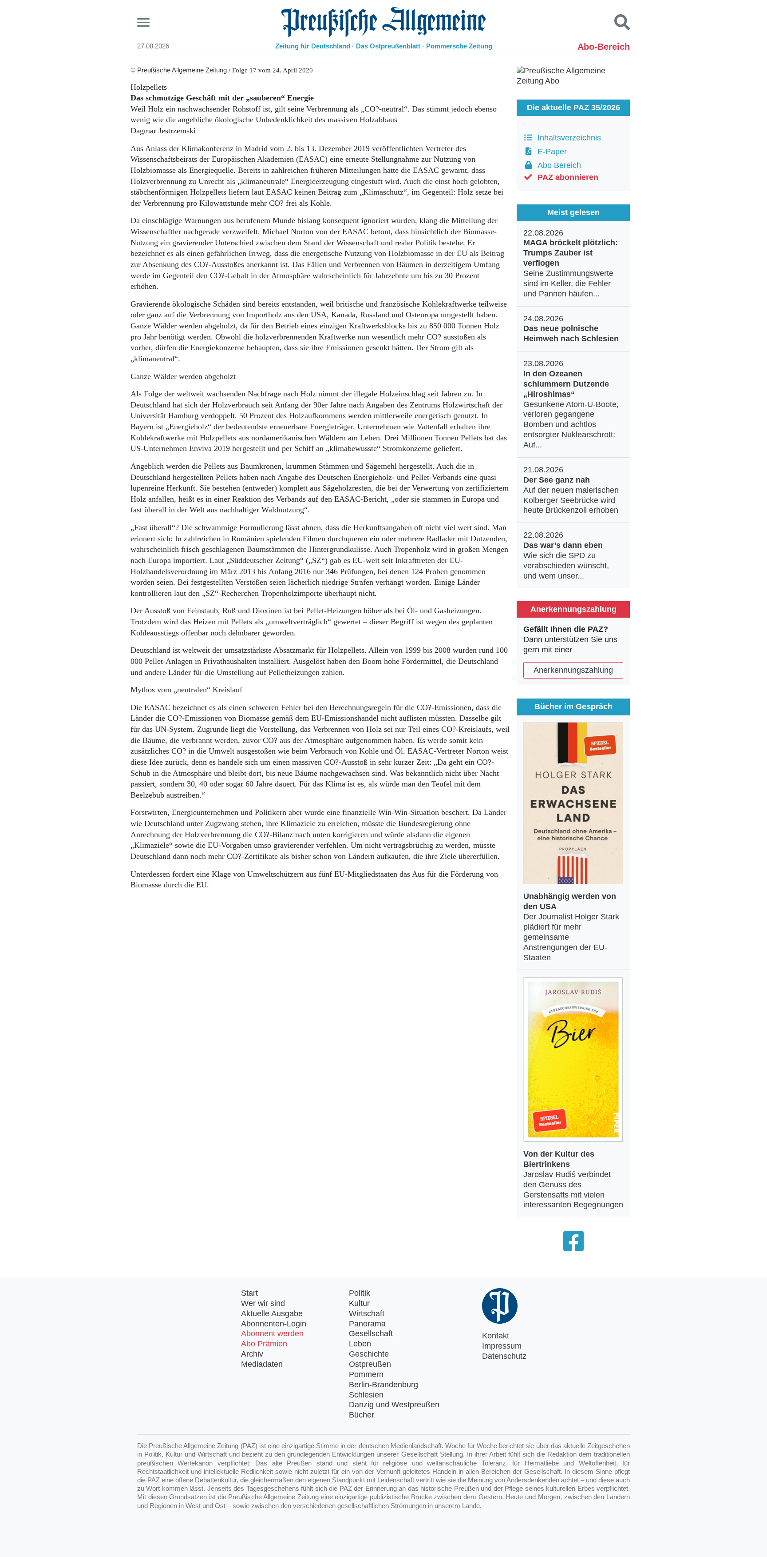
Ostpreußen (370, 1364)
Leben (360, 1343)
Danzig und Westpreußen (394, 1404)
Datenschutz (504, 1356)
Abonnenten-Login (273, 1323)
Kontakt (495, 1335)
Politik (359, 1293)
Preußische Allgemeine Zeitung (182, 70)
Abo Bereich (557, 165)
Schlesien (366, 1394)
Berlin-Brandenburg (383, 1384)
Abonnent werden (272, 1333)
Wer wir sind (263, 1303)
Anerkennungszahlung (573, 670)
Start (249, 1293)
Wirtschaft (366, 1313)
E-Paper (550, 151)
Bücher (361, 1414)
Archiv (252, 1353)
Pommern (366, 1374)
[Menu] (144, 22)
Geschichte (369, 1353)
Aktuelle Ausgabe (272, 1313)
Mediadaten (262, 1364)
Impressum (502, 1345)
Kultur (359, 1303)
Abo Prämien (264, 1343)
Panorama (367, 1323)
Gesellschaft (371, 1333)
